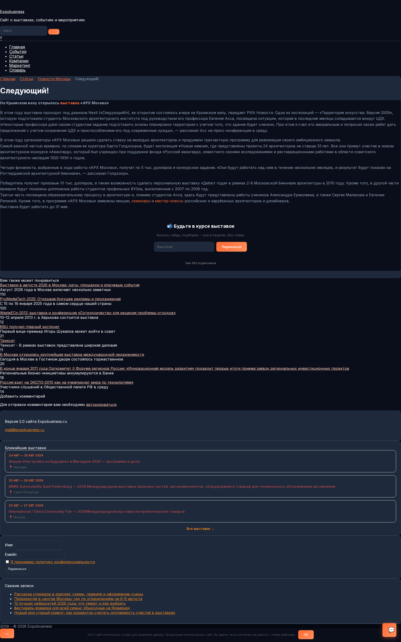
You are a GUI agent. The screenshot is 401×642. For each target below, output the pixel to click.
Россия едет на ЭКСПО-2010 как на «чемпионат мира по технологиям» (66, 382)
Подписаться (231, 247)
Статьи (16, 56)
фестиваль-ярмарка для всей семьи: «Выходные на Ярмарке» (72, 608)
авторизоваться (101, 404)
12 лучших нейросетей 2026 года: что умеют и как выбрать (70, 603)
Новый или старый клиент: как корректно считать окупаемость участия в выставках (94, 612)
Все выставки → (200, 529)
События (17, 51)
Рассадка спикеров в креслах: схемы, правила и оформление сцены (78, 594)
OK (306, 634)
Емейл (10, 554)
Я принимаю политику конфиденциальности (53, 562)
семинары (141, 201)
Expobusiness (12, 11)
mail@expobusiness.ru (24, 429)
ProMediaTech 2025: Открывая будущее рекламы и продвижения (60, 299)
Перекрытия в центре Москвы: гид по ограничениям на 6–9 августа (78, 598)
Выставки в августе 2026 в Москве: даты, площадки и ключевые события (69, 285)
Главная (17, 47)
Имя (9, 545)
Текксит (7, 340)
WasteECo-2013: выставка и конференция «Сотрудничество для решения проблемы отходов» (88, 312)
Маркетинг (19, 65)
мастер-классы (169, 201)
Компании (19, 61)
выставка (69, 103)
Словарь (17, 70)
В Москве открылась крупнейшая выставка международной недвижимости (72, 354)
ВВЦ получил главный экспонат (30, 326)
